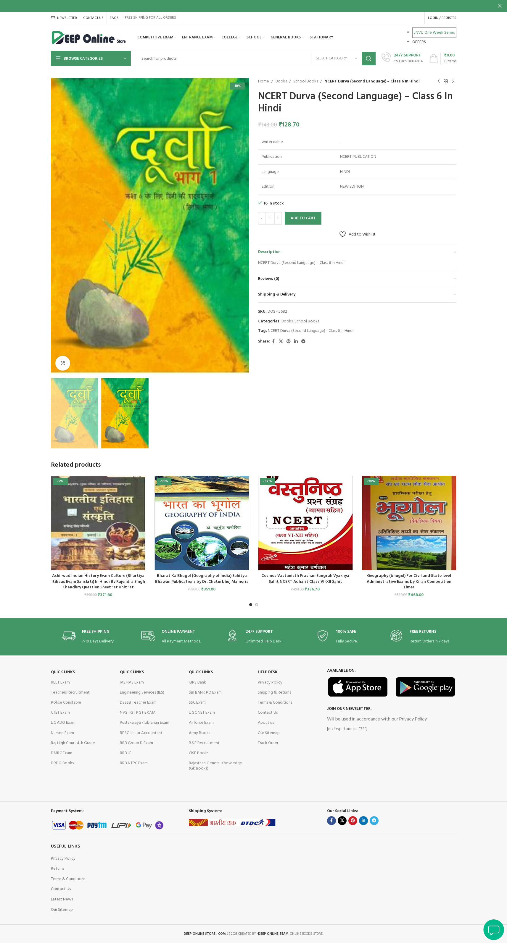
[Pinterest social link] (288, 341)
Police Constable (66, 702)
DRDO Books (62, 763)
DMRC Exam (61, 753)
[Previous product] (438, 81)
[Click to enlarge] (62, 363)
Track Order (268, 743)
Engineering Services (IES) (142, 692)
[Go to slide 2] (256, 604)
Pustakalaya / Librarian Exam (144, 722)
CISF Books (198, 753)
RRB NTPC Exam (134, 763)
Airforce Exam (201, 722)
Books (281, 81)
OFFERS (419, 42)
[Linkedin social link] (296, 341)
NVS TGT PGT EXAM (137, 712)
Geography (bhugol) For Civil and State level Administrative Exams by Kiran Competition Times (409, 581)
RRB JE (125, 753)
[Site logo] (89, 37)
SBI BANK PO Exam (205, 692)
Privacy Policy (270, 682)
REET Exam (60, 682)
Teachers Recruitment (70, 692)
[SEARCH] (369, 58)
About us (266, 722)
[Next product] (452, 81)
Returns (57, 868)
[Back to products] (445, 81)
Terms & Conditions (275, 702)
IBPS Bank (197, 682)
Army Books (199, 733)
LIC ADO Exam (63, 722)
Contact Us (268, 712)
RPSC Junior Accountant (141, 733)
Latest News (62, 899)
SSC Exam (197, 702)
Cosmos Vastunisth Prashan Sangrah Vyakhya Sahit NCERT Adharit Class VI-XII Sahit (305, 578)
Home (263, 81)
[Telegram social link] (303, 341)
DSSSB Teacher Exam (138, 702)
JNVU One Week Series (434, 32)
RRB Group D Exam (136, 743)
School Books (305, 81)
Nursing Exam (62, 733)
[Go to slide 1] (250, 604)
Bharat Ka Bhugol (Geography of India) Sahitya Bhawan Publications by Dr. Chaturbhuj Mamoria (202, 578)
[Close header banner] (499, 6)
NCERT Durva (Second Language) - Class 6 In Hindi (310, 330)
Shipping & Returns (274, 692)
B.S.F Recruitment (204, 743)
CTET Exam (60, 712)
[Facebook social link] (273, 341)
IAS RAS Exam (132, 682)
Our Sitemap (269, 733)
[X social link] (281, 341)
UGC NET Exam (202, 712)
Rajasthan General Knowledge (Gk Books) (215, 766)
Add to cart (303, 218)
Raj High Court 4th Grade (73, 743)
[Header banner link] (253, 6)
